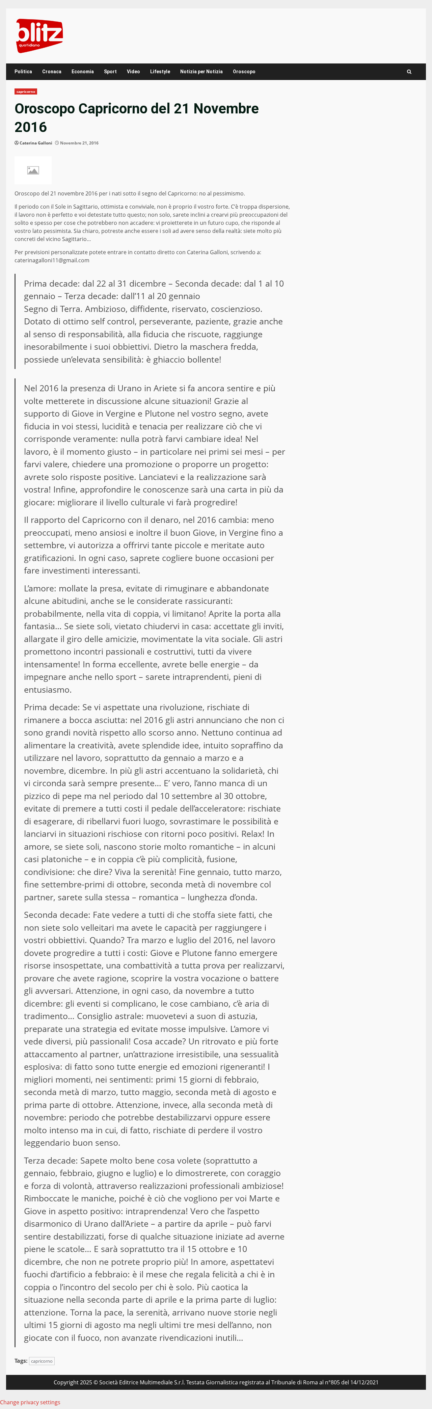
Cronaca (51, 71)
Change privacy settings (30, 1402)
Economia (83, 71)
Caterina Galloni (36, 143)
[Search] (409, 71)
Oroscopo (244, 71)
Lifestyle (160, 71)
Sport (110, 71)
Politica (23, 71)
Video (133, 71)
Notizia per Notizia (201, 71)
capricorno (26, 91)
